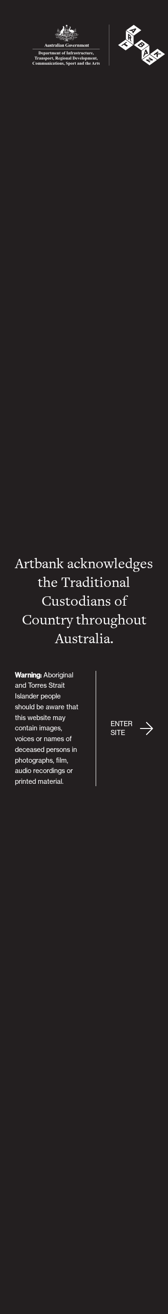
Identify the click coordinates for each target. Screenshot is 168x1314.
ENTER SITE (122, 728)
